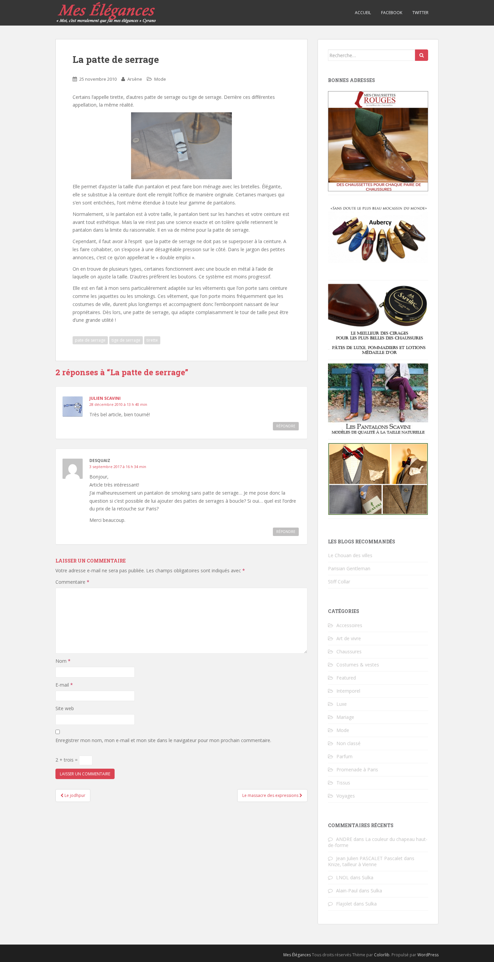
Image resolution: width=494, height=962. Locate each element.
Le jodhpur (74, 795)
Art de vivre (348, 638)
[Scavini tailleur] (378, 478)
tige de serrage (126, 340)
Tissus (343, 782)
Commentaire (72, 582)
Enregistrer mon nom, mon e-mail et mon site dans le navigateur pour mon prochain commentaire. (163, 740)
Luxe (341, 704)
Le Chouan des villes (350, 555)
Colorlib (381, 955)
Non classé (348, 743)
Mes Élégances (297, 955)
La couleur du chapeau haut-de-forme (377, 842)
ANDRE (344, 839)
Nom (63, 661)
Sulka (367, 877)
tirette (152, 340)
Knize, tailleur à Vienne (352, 864)
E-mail (64, 685)
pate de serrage (90, 340)
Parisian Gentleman (349, 568)
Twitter (420, 12)
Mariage (345, 717)
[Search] (421, 55)
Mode (160, 79)
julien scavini (105, 398)
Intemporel (348, 691)
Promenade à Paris (357, 769)
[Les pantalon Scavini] (378, 399)
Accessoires (349, 625)
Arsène (134, 79)
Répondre (285, 426)
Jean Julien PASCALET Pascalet (369, 858)
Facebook (391, 12)
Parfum (344, 756)
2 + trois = (67, 760)
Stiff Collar (339, 581)
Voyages (345, 796)
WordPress (428, 955)
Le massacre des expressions (270, 795)
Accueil (363, 12)
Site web (64, 708)
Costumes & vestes (357, 664)
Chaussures (349, 651)
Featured (346, 678)
